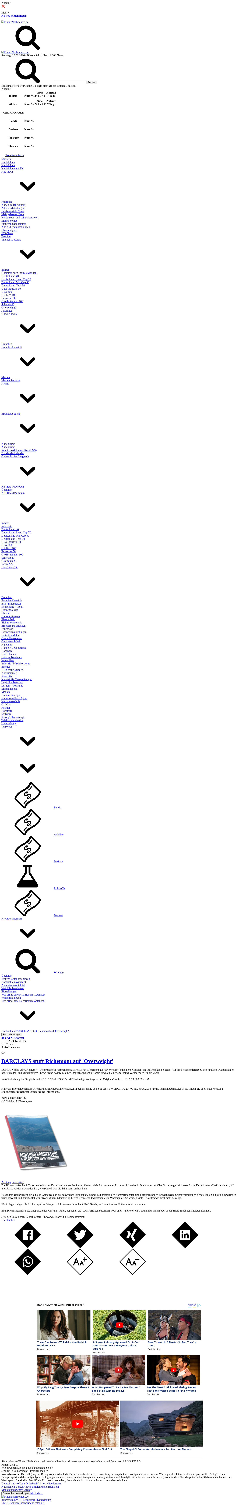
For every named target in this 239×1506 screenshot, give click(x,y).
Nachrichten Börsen (12, 1486)
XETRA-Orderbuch (12, 486)
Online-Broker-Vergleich (15, 456)
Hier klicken (8, 1220)
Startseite (6, 158)
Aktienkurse (8, 443)
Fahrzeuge (7, 628)
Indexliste (6, 526)
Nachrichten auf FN (12, 168)
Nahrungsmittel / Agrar (14, 698)
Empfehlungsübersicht (13, 223)
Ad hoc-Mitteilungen (13, 15)
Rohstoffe (6, 710)
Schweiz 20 (7, 304)
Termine (5, 236)
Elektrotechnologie (11, 622)
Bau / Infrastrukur (11, 603)
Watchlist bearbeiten (12, 988)
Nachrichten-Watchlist (13, 981)
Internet (5, 666)
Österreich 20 (8, 307)
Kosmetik (6, 676)
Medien (5, 377)
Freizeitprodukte (10, 635)
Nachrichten (8, 162)
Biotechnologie (9, 609)
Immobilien (7, 660)
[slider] (6, 1050)
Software (6, 713)
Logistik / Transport (12, 682)
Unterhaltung (8, 723)
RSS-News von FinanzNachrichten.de (22, 1502)
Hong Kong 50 (9, 313)
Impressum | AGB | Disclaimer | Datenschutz (26, 1499)
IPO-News (7, 233)
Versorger (6, 726)
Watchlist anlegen (11, 997)
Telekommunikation (12, 720)
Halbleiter (6, 644)
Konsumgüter (8, 672)
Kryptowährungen (11, 918)
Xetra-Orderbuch (28, 1483)
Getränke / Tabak (10, 641)
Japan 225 (7, 310)
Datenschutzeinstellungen (16, 1493)
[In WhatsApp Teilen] (27, 1273)
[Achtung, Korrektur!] (34, 1179)
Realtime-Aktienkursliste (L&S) (19, 450)
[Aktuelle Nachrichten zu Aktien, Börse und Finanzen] (15, 21)
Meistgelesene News (12, 214)
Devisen (58, 915)
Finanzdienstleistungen (14, 631)
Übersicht (6, 489)
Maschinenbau (9, 688)
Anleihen (59, 834)
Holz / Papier (8, 654)
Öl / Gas (6, 704)
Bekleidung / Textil (12, 606)
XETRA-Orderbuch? (13, 492)
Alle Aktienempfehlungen (15, 226)
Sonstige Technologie (13, 717)
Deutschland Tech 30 (13, 285)
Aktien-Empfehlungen (35, 1486)
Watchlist (59, 972)
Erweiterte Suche (14, 155)
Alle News (7, 171)
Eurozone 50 (8, 298)
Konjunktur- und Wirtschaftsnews (20, 217)
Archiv (5, 383)
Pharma (5, 707)
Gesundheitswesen (11, 638)
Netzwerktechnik (10, 701)
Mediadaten (36, 1493)
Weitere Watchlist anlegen (15, 978)
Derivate (58, 861)
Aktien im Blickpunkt (13, 204)
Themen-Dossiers (11, 239)
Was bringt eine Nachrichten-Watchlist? (23, 994)
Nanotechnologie (10, 695)
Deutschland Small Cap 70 (16, 279)
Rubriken (6, 201)
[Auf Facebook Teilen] (27, 1247)
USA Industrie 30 (11, 288)
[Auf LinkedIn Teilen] (185, 1247)
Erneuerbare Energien (13, 625)
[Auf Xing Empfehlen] (132, 1247)
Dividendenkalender (12, 453)
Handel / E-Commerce (13, 647)
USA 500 (6, 291)
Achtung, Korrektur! (12, 1182)
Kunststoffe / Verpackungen (16, 679)
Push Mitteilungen (12, 1034)
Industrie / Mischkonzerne (15, 663)
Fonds (57, 807)
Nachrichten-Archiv (21, 1489)
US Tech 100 (8, 294)
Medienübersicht (10, 380)
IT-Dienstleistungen (12, 669)
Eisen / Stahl (8, 619)
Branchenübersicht (11, 347)
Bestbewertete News (12, 211)
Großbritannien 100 (12, 301)
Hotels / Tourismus (11, 657)
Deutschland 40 (10, 276)
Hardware (6, 650)
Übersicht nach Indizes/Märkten (19, 272)
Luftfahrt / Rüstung (12, 685)
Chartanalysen (9, 230)
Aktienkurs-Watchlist (13, 985)
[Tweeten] (80, 1247)
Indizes (5, 269)
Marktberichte (9, 220)
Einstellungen (8, 991)
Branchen (6, 343)
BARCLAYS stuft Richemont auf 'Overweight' (57, 1061)
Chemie (5, 613)
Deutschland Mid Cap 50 (15, 282)
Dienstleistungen (10, 616)
